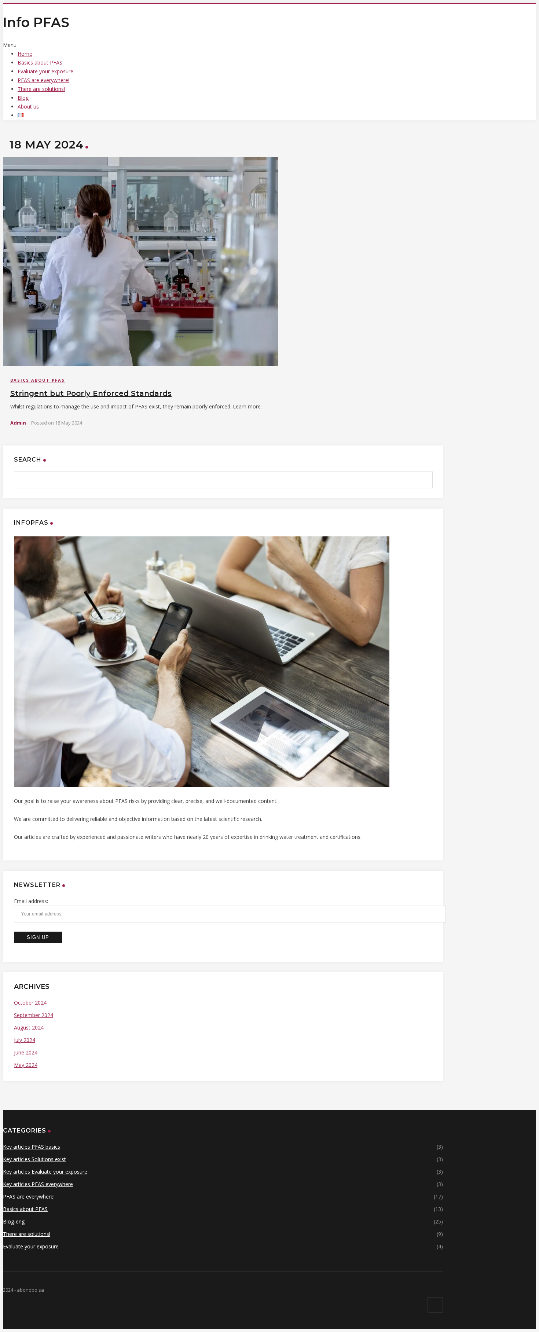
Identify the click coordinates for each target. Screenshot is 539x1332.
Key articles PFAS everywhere (38, 1184)
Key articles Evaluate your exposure (45, 1171)
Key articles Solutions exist (34, 1159)
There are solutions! (41, 88)
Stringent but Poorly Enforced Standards (91, 393)
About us (28, 106)
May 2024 (25, 1064)
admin (18, 422)
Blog (23, 97)
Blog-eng (14, 1221)
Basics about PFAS (40, 62)
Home (25, 53)
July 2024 (24, 1039)
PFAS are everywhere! (43, 80)
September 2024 (33, 1015)
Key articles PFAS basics (31, 1146)
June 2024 (25, 1052)
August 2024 (29, 1027)
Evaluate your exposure (45, 71)
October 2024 (30, 1002)
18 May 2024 (68, 422)
